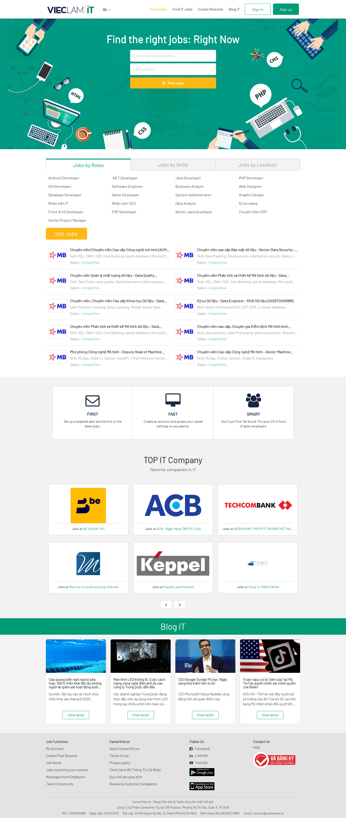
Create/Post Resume (61, 756)
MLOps (83, 358)
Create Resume (210, 9)
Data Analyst (185, 203)
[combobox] (175, 56)
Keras (147, 307)
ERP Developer (124, 211)
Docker (109, 358)
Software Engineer (127, 186)
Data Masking (215, 256)
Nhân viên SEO (124, 203)
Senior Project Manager (67, 220)
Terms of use (119, 756)
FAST (173, 414)
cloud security (237, 256)
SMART (253, 414)
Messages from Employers (65, 777)
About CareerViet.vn (124, 748)
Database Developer (65, 194)
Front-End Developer (65, 211)
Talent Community (59, 784)
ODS (98, 256)
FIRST (92, 414)
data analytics (215, 333)
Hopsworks (264, 358)
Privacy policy (119, 763)
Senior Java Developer (194, 211)
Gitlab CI (96, 358)
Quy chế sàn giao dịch (125, 777)
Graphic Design (251, 194)
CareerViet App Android (199, 772)
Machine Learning (91, 307)
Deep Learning (118, 307)
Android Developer (63, 178)
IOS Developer (60, 186)
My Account (55, 748)
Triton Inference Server (147, 358)
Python (222, 358)
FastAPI (123, 358)
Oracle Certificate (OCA (222, 307)
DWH (90, 256)
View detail (76, 715)
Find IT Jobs (183, 9)
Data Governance (128, 282)
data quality (105, 282)
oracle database (137, 256)
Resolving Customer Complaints (133, 784)
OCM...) (254, 307)
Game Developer (125, 194)
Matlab (136, 307)
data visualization (267, 333)
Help (256, 747)
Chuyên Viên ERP (253, 211)
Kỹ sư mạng (248, 203)
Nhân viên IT (58, 203)
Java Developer (188, 178)
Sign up (286, 9)
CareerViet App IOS (198, 786)
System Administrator (193, 194)
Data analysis (153, 282)
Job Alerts (53, 763)
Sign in (257, 9)
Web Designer (250, 186)
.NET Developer (125, 178)
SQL (81, 256)
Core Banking (113, 256)
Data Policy (86, 282)
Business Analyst (189, 186)
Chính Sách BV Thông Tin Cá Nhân (135, 770)
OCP (244, 307)
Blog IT (234, 9)
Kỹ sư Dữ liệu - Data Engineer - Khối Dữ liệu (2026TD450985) (245, 300)
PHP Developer (251, 178)
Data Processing (240, 333)
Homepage (158, 9)
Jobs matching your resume (67, 770)
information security (265, 256)
